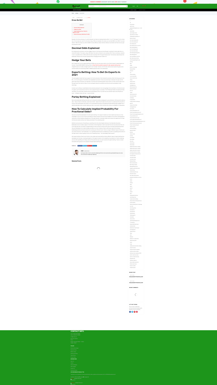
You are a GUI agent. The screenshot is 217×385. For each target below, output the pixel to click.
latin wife (131, 141)
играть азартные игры (134, 254)
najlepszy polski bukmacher (135, 168)
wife (131, 235)
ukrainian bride (132, 226)
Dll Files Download (133, 88)
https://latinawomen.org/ (134, 117)
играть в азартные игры (134, 256)
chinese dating (132, 74)
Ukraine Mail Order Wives (134, 224)
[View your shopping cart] (144, 6)
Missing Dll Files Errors (134, 166)
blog (130, 63)
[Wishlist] (142, 6)
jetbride (131, 132)
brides (131, 65)
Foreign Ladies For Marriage (135, 101)
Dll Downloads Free (133, 87)
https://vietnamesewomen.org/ (136, 123)
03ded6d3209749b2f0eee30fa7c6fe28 (138, 276)
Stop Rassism (132, 211)
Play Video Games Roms (134, 175)
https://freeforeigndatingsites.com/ (136, 114)
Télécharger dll (132, 215)
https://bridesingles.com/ (134, 110)
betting (131, 61)
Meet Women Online (133, 164)
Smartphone (132, 209)
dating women (132, 83)
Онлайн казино (133, 267)
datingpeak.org (132, 85)
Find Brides (132, 97)
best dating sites (133, 43)
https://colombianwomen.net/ (135, 112)
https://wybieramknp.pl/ (134, 124)
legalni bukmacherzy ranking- (135, 148)
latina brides (132, 143)
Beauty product (133, 38)
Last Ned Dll (132, 137)
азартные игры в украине (135, 249)
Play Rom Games (133, 173)
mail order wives (133, 159)
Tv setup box (132, 222)
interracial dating (133, 128)
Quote (131, 179)
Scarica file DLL (132, 202)
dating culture (132, 81)
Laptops (76, 13)
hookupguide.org (133, 106)
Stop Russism (132, 213)
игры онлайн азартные (134, 262)
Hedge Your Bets (77, 29)
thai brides (132, 217)
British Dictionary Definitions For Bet (82, 34)
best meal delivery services (135, 56)
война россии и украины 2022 (135, 253)
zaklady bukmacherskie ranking (135, 245)
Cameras (131, 70)
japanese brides (133, 130)
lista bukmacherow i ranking (135, 152)
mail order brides (133, 157)
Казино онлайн (133, 265)
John (73, 17)
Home (73, 13)
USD (137, 6)
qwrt (131, 193)
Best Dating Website (133, 47)
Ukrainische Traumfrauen (134, 227)
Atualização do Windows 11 (135, 36)
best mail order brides (134, 50)
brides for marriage (133, 67)
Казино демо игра (133, 263)
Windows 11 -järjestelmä (134, 238)
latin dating (132, 139)
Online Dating (132, 170)
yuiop (131, 244)
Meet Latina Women (133, 162)
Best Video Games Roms (134, 58)
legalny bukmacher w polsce (135, 150)
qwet (131, 189)
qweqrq (131, 182)
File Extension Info (133, 94)
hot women (132, 108)
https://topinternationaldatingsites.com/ (137, 121)
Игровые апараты (133, 260)
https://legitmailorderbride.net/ (136, 119)
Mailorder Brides (133, 161)
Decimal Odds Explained (79, 27)
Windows (131, 236)
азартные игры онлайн (134, 251)
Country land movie (133, 78)
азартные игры (133, 247)
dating (131, 79)
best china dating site (134, 41)
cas (130, 72)
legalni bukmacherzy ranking (135, 146)
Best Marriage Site (133, 54)
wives (131, 242)
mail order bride (133, 155)
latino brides (132, 144)
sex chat (131, 206)
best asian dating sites (134, 40)
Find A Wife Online (133, 96)
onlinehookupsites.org (134, 171)
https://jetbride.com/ (134, 115)
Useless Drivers (132, 231)
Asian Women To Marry (134, 34)
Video (131, 233)
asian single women (133, 32)
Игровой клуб (132, 258)
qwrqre (131, 191)
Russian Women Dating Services (136, 200)
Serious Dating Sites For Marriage (136, 204)
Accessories (132, 24)
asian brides (132, 31)
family (131, 92)
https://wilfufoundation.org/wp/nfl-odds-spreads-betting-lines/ (107, 65)
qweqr (131, 180)
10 (130, 22)
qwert (131, 186)
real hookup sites (133, 197)
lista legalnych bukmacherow (135, 153)
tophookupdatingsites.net (135, 220)
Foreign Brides (132, 99)
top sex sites (132, 218)
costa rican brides (133, 76)
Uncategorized (132, 229)
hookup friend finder (133, 105)
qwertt (131, 188)
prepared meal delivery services (135, 177)
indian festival (132, 126)
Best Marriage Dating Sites (135, 52)
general (131, 103)
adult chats (132, 26)
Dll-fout (131, 90)
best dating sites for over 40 (135, 45)
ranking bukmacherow (134, 195)
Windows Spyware (133, 240)
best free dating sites (134, 49)
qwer (131, 184)
